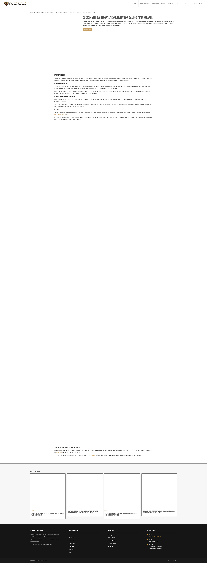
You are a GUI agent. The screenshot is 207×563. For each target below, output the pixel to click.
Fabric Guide (72, 543)
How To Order (72, 537)
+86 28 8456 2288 (153, 541)
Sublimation (71, 540)
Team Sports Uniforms (113, 535)
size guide (133, 450)
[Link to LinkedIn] (201, 3)
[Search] (185, 3)
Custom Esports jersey (102, 32)
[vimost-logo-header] (15, 3)
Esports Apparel (51, 12)
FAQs (70, 552)
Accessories (110, 546)
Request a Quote (87, 29)
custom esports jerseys (60, 114)
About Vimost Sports (74, 535)
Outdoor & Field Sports (113, 537)
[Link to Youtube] (199, 3)
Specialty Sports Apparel (40, 12)
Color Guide (71, 549)
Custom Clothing (112, 543)
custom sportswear (119, 32)
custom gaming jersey (111, 32)
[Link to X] (197, 3)
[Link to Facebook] (192, 3)
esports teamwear (126, 32)
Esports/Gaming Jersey (61, 12)
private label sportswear (142, 32)
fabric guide (59, 452)
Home (31, 12)
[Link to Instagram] (194, 3)
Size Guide (71, 546)
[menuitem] (135, 3)
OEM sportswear (134, 32)
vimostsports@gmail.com (155, 536)
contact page (92, 455)
